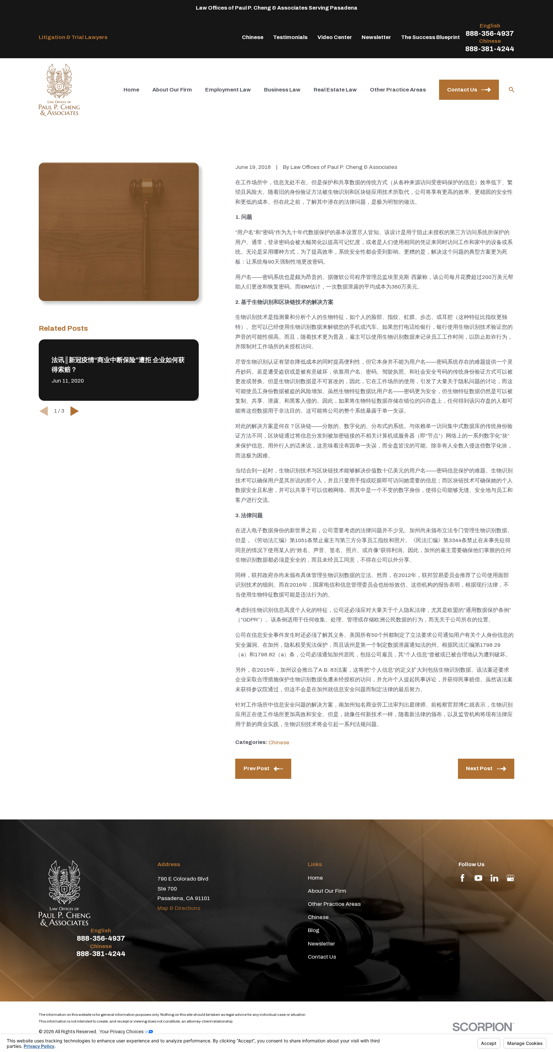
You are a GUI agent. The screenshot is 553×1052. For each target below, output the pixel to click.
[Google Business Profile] (510, 878)
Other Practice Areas (334, 904)
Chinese (252, 37)
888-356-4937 (490, 33)
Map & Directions (178, 908)
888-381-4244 (489, 49)
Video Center (334, 37)
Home (315, 878)
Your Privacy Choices (122, 1031)
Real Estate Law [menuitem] (335, 90)
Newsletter (376, 37)
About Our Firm (327, 891)
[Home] (59, 90)
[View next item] (75, 411)
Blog (313, 930)
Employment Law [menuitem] (228, 90)
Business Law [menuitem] (282, 90)
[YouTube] (478, 878)
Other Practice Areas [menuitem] (398, 90)
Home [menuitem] (131, 90)
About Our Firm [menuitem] (172, 90)
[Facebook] (462, 878)
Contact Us (322, 957)
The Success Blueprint (430, 37)
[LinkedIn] (494, 878)
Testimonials (290, 37)
